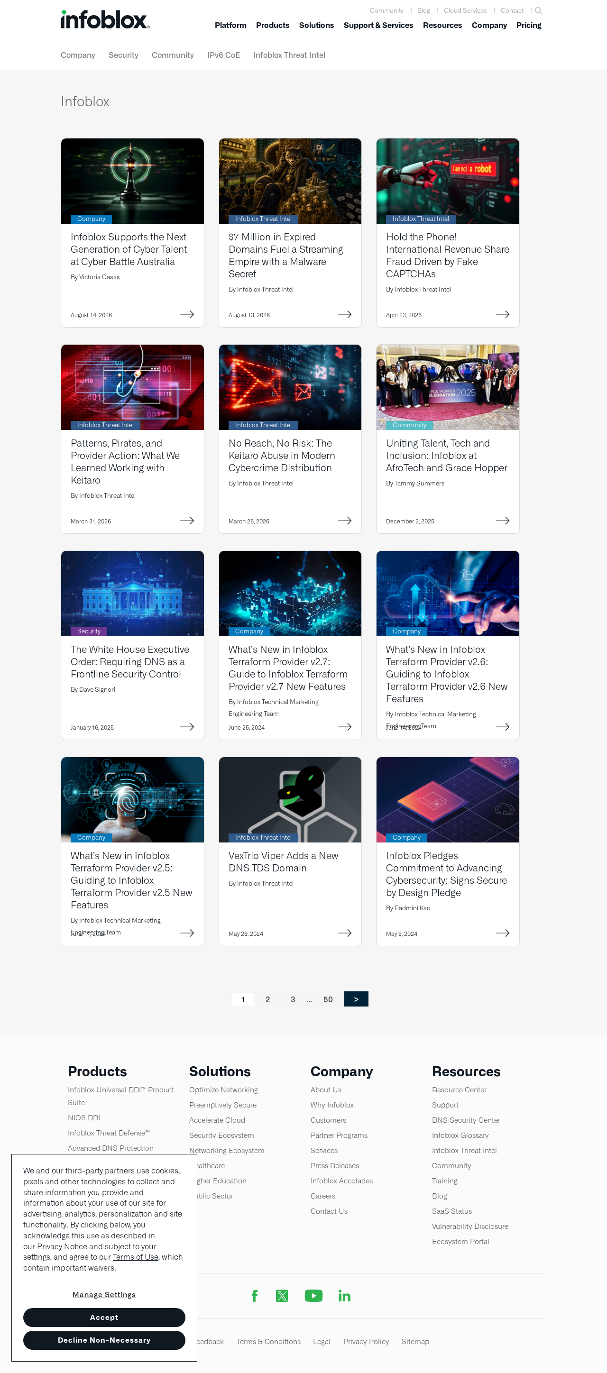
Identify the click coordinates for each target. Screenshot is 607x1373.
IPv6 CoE (223, 55)
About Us (326, 1090)
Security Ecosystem (221, 1135)
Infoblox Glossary (460, 1135)
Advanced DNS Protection (111, 1148)
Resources (442, 25)
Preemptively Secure (223, 1105)
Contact (512, 10)
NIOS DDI (84, 1118)
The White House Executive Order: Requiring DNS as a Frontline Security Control (130, 661)
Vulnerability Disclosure (470, 1226)
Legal (322, 1341)
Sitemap (415, 1341)
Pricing (529, 25)
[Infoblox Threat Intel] (290, 144)
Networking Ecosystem (227, 1150)
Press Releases (335, 1166)
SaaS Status (452, 1211)
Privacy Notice (62, 1246)
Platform (231, 25)
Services (324, 1150)
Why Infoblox (332, 1105)
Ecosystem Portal (460, 1241)
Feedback (208, 1341)
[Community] (448, 351)
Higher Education (218, 1181)
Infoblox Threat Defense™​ (109, 1133)
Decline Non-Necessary (104, 1340)
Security (123, 55)
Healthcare (207, 1166)
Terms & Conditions (269, 1341)
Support (445, 1105)
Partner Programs (339, 1135)
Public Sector (211, 1196)
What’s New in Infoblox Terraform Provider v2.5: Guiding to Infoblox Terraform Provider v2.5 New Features (132, 880)
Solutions (316, 25)
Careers (323, 1196)
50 (332, 999)
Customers (328, 1120)
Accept (104, 1317)
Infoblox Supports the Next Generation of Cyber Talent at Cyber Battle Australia (129, 249)
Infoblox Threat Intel (289, 55)
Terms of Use (135, 1257)
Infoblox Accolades (342, 1181)
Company (489, 25)
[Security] (132, 557)
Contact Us (329, 1211)
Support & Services (379, 25)
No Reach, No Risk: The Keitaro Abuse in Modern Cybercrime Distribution (282, 455)
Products (273, 25)
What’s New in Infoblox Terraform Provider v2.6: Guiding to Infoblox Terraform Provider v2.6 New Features (447, 674)
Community (387, 10)
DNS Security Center (466, 1120)
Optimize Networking (223, 1090)
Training (445, 1181)
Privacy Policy (366, 1341)
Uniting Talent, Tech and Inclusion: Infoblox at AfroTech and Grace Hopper (446, 455)
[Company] (132, 144)
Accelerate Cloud (217, 1120)
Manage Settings (104, 1294)
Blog (423, 10)
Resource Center (459, 1090)
